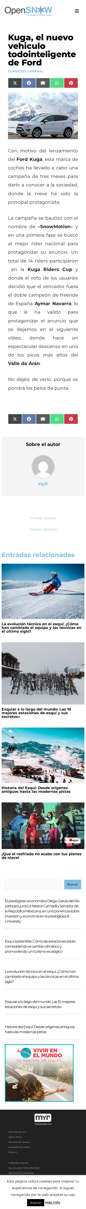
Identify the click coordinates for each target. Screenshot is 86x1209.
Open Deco (15, 1136)
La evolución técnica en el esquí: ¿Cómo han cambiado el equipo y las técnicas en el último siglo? (41, 628)
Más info (52, 1202)
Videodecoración (18, 1162)
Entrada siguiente (43, 529)
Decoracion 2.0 (17, 1131)
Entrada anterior (43, 518)
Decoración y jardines (21, 1172)
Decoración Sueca (19, 1142)
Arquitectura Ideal (19, 1147)
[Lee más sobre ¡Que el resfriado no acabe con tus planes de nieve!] (43, 825)
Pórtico (12, 1152)
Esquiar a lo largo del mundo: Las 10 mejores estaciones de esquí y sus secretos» (36, 713)
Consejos (17, 71)
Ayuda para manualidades (23, 1167)
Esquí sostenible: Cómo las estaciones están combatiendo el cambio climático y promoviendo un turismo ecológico (40, 946)
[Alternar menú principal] (77, 11)
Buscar (72, 884)
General (35, 71)
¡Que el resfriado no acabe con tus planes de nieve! (42, 856)
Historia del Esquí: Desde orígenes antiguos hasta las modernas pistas (36, 790)
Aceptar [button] (36, 1202)
